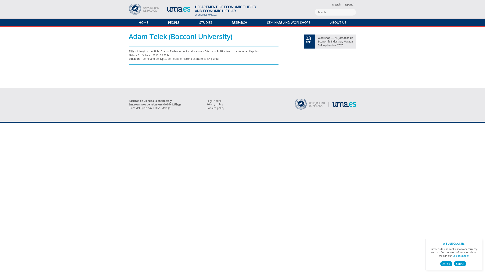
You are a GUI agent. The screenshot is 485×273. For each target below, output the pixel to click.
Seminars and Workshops (288, 22)
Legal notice (214, 101)
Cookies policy (215, 108)
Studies (205, 22)
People (173, 22)
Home (143, 22)
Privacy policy (215, 104)
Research (239, 22)
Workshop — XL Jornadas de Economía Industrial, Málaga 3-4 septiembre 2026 (335, 41)
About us (338, 22)
